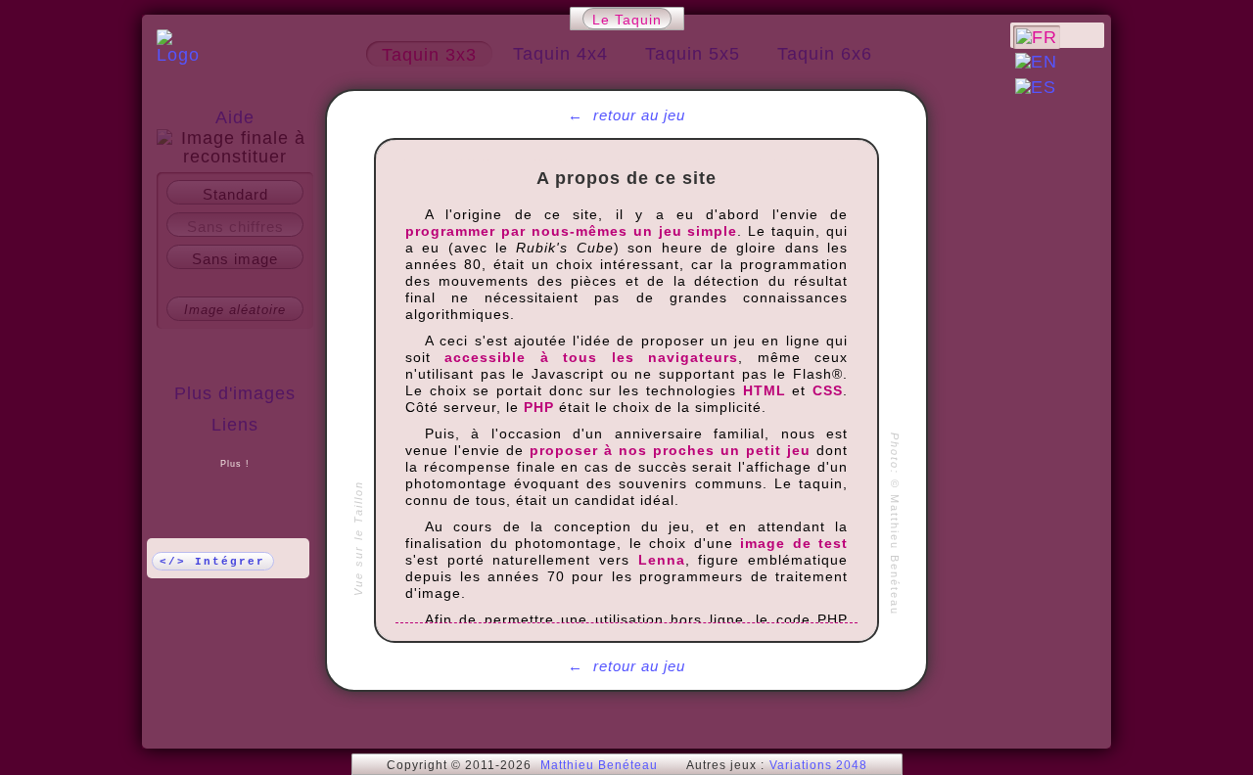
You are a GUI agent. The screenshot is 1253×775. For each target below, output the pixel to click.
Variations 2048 (818, 765)
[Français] (1036, 37)
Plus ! (235, 464)
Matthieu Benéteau (599, 765)
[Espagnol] (1035, 87)
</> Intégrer (212, 562)
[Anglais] (1036, 61)
